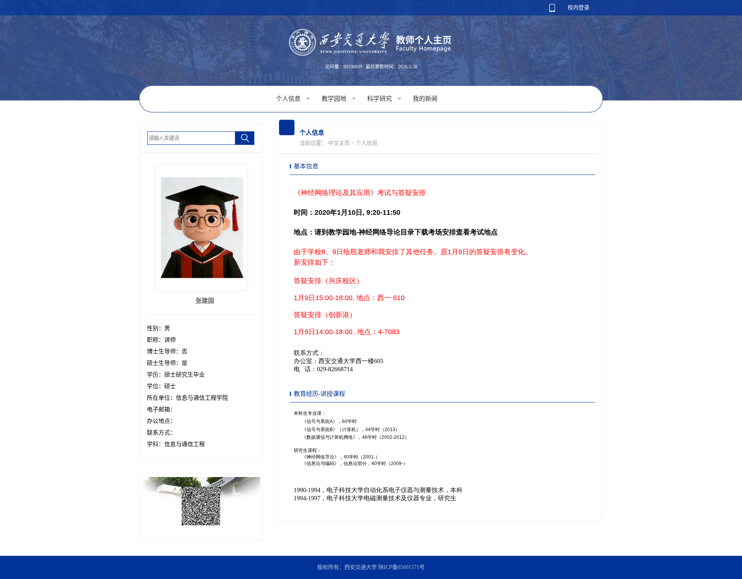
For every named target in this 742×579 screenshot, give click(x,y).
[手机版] (552, 10)
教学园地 (335, 98)
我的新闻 (425, 98)
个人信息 (289, 98)
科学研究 (380, 98)
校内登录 (578, 7)
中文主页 (339, 143)
